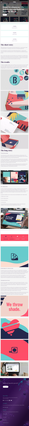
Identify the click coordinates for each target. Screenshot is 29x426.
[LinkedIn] (9, 400)
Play (5, 14)
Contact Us (5, 386)
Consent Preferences (5, 422)
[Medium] (11, 400)
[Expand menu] (1, 2)
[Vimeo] (3, 400)
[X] (6, 400)
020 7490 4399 (5, 407)
